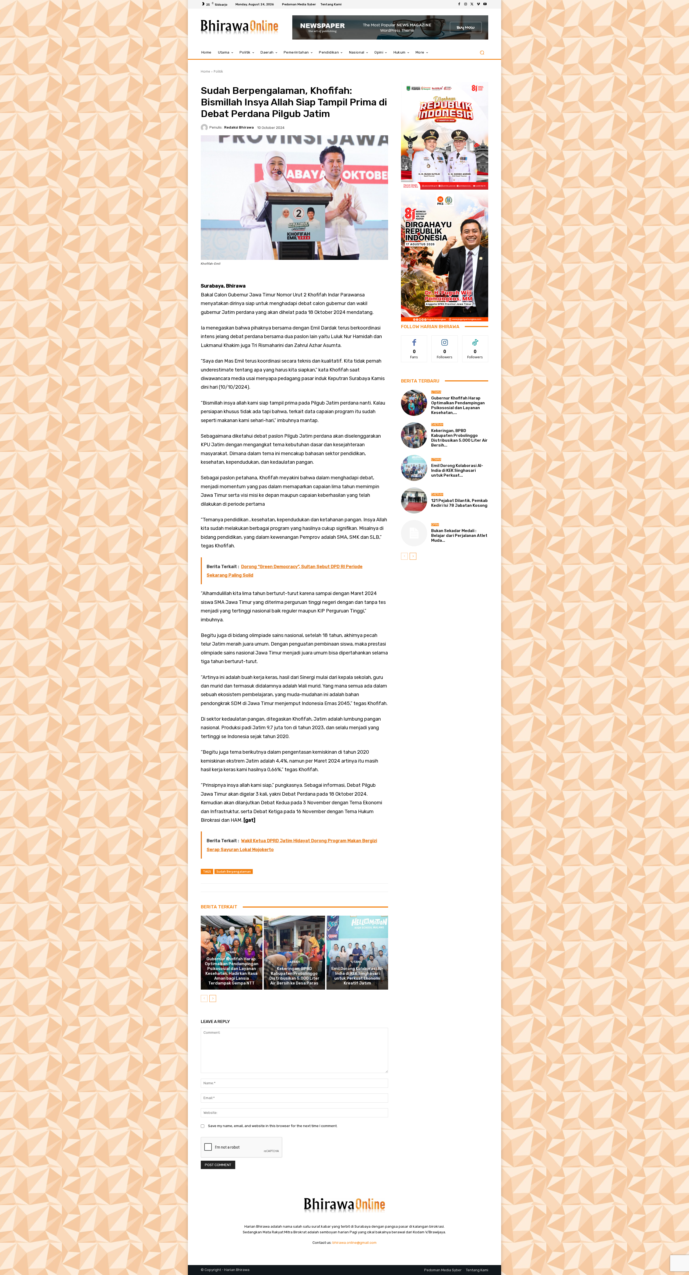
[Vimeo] (478, 4)
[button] (482, 52)
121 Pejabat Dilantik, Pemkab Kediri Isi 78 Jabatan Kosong (459, 503)
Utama (231, 952)
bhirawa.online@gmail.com (354, 1243)
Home (205, 71)
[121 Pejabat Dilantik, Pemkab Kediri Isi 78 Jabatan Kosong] (414, 500)
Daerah (293, 962)
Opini (435, 524)
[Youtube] (485, 4)
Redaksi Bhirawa (239, 127)
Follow (444, 340)
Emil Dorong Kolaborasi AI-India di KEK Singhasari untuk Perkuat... (457, 470)
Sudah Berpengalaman (233, 871)
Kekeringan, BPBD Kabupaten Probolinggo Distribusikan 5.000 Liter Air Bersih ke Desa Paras (294, 976)
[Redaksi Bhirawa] (205, 127)
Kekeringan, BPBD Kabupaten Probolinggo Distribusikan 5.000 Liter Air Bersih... (459, 438)
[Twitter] (472, 4)
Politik (218, 71)
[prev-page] (204, 998)
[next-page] (212, 998)
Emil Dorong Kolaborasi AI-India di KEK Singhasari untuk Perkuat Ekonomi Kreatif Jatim (357, 976)
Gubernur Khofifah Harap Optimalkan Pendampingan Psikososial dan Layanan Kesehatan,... (458, 405)
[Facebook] (459, 4)
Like (414, 340)
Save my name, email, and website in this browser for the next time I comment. (273, 1126)
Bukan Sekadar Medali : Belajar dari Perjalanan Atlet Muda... (459, 535)
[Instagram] (465, 4)
